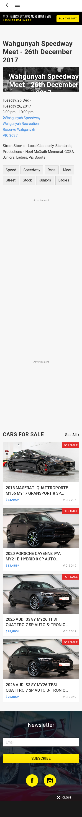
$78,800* (12, 631)
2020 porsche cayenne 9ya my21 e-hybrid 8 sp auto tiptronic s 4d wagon (33, 559)
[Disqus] (41, 296)
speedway (31, 170)
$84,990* (12, 500)
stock (27, 180)
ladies (63, 180)
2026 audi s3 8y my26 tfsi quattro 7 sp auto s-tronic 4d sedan (35, 690)
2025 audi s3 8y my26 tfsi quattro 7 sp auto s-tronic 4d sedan (35, 625)
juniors (45, 180)
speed (11, 170)
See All (71, 435)
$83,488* (12, 565)
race (52, 170)
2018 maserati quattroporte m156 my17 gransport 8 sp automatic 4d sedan (37, 493)
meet (67, 170)
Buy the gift (68, 18)
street (10, 180)
